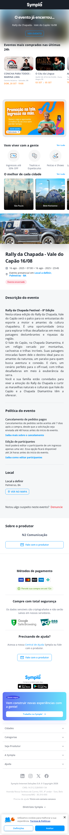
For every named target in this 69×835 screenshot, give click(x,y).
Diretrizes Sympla (33, 807)
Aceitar (50, 828)
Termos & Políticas (40, 821)
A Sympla (10, 755)
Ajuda (8, 764)
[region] (34, 824)
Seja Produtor (13, 746)
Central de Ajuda (34, 644)
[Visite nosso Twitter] (39, 776)
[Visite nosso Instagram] (30, 776)
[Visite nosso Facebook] (47, 776)
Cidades (9, 728)
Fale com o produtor (37, 544)
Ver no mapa (19, 491)
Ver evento (34, 33)
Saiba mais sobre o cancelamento (24, 435)
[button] (10, 820)
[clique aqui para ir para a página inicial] (34, 4)
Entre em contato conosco (43, 799)
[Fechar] (64, 817)
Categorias (11, 737)
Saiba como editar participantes (23, 457)
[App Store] (24, 686)
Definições (18, 828)
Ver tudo (61, 145)
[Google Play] (40, 686)
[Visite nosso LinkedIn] (22, 776)
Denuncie (57, 507)
